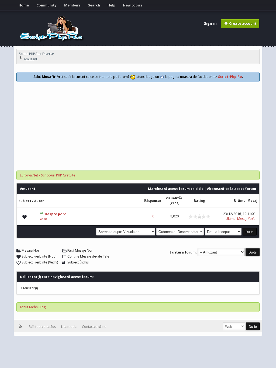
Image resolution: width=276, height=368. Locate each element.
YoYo (43, 219)
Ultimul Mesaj (245, 201)
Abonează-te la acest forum (231, 189)
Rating (199, 201)
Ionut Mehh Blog (33, 307)
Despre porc (55, 214)
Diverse (48, 54)
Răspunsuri (153, 201)
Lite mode (69, 327)
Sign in (211, 23)
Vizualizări (175, 198)
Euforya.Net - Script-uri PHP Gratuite (47, 175)
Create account (242, 24)
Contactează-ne (94, 327)
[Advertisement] (138, 122)
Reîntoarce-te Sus (43, 327)
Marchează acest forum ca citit (175, 189)
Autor (39, 201)
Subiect (25, 201)
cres (174, 203)
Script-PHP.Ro (29, 54)
